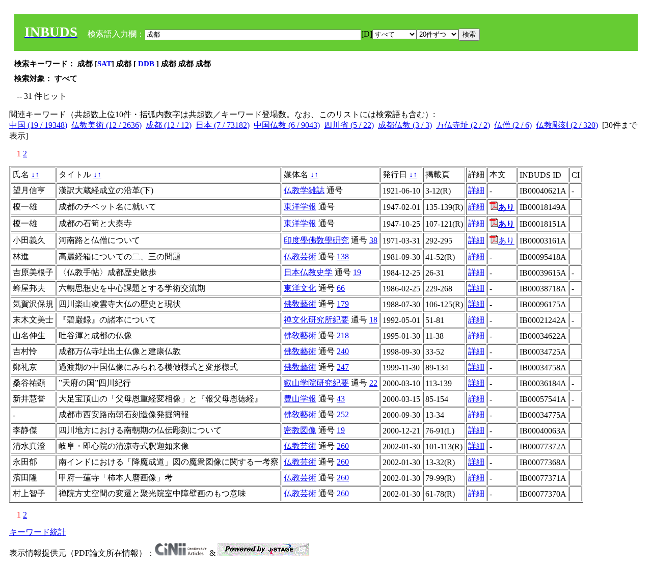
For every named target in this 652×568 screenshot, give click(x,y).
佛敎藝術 (300, 304)
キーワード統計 (37, 532)
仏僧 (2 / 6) (513, 125)
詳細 (476, 190)
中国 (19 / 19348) (38, 125)
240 (343, 351)
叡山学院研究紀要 (316, 382)
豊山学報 (300, 398)
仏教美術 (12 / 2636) (106, 125)
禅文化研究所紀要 (316, 319)
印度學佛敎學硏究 (316, 240)
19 (357, 272)
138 (343, 256)
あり (506, 240)
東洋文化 (300, 288)
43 (341, 398)
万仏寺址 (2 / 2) (463, 125)
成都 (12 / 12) (169, 125)
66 (341, 288)
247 (343, 367)
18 (373, 319)
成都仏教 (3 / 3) (405, 125)
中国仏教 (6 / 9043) (287, 125)
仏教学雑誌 (304, 190)
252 (343, 414)
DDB (147, 64)
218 (343, 335)
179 (343, 304)
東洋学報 (300, 206)
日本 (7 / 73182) (223, 125)
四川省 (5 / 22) (349, 125)
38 (373, 240)
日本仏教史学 (308, 272)
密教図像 (300, 430)
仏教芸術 (300, 256)
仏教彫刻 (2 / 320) (567, 125)
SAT (104, 64)
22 (373, 382)
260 (343, 446)
